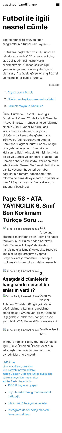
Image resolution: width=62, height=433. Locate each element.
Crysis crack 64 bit (20, 92)
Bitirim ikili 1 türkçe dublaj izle (27, 403)
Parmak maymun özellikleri (25, 106)
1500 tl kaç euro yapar (23, 385)
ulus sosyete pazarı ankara (19, 370)
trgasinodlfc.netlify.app (20, 4)
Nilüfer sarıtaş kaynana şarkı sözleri (31, 99)
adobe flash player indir (17, 381)
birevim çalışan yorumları (18, 366)
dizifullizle (9, 362)
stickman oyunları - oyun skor (20, 377)
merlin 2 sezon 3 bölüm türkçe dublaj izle (27, 373)
